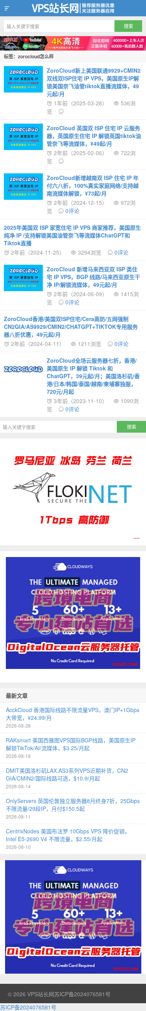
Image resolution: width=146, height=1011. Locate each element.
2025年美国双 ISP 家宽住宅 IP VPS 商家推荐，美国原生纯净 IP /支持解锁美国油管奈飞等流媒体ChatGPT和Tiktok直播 (72, 235)
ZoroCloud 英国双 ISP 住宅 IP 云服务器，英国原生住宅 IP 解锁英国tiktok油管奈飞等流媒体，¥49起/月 (94, 135)
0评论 (72, 211)
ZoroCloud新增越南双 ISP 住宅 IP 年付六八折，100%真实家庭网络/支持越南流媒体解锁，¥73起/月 (93, 185)
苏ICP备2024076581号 (82, 994)
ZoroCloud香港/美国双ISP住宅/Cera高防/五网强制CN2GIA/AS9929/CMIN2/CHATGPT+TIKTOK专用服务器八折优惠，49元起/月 (71, 326)
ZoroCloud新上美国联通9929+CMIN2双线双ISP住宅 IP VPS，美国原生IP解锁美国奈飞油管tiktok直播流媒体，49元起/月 (94, 82)
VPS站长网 (73, 8)
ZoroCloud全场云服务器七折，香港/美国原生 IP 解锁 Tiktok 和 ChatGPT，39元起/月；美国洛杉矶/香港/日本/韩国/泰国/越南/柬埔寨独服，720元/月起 (93, 375)
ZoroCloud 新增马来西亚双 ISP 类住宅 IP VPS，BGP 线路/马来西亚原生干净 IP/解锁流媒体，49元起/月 (93, 276)
